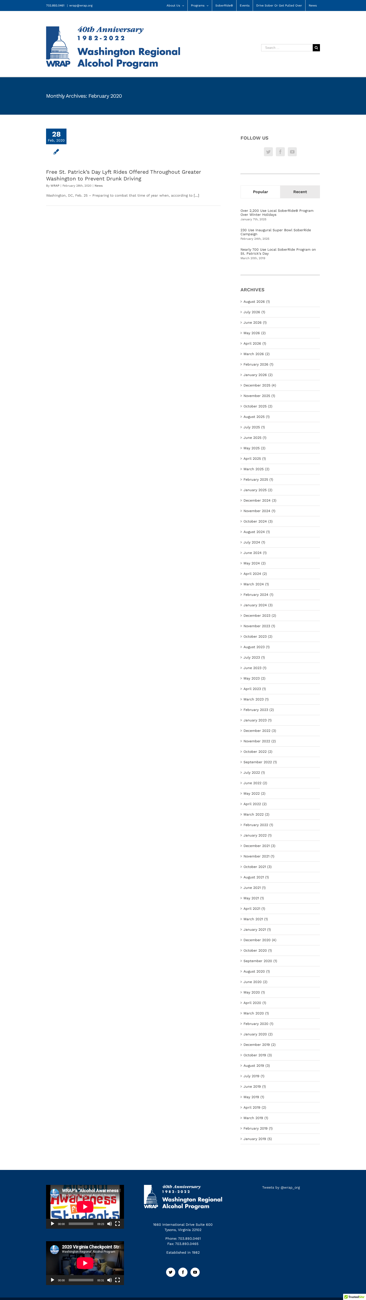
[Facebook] (280, 151)
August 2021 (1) (256, 877)
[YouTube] (292, 151)
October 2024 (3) (258, 521)
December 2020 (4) (260, 940)
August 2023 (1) (257, 647)
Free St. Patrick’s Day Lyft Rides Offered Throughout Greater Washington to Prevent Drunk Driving (123, 175)
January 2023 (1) (258, 720)
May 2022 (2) (254, 793)
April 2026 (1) (255, 343)
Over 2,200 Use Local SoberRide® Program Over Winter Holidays (277, 213)
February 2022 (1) (258, 825)
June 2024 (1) (255, 553)
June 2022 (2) (255, 783)
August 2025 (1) (257, 417)
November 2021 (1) (259, 856)
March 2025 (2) (256, 469)
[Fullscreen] (117, 1223)
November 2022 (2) (260, 741)
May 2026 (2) (255, 333)
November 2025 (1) (259, 396)
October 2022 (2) (258, 752)
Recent (300, 191)
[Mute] (109, 1223)
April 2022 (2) (255, 804)
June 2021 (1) (255, 888)
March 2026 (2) (257, 354)
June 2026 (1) (255, 322)
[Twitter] (268, 151)
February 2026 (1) (258, 364)
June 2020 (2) (255, 982)
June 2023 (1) (255, 668)
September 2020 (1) (260, 961)
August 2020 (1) (257, 971)
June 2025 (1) (255, 438)
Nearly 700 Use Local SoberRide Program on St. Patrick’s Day (278, 251)
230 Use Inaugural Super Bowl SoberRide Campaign (276, 232)
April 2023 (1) (255, 689)
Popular (260, 191)
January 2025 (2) (258, 490)
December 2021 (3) (259, 846)
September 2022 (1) (260, 762)
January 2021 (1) (257, 929)
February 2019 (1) (258, 1128)
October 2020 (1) (258, 950)
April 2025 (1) (255, 458)
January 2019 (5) (258, 1139)
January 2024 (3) (258, 605)
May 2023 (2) (254, 678)
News (99, 185)
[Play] (52, 1223)
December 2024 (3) (260, 500)
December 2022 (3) (260, 731)
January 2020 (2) (258, 1034)
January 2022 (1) (258, 835)
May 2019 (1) (254, 1097)
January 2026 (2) (258, 375)
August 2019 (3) (257, 1066)
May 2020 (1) (254, 992)
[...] (196, 195)
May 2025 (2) (254, 448)
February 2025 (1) (258, 479)
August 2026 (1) (257, 302)
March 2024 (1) (256, 584)
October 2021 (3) (258, 867)
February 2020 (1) (258, 1024)
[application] (85, 1207)
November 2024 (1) (259, 511)
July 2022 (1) (254, 772)
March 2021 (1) (256, 919)
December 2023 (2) (260, 615)
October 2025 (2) (258, 406)
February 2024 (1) (258, 595)
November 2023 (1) (259, 626)
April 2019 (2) (255, 1107)
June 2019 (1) (255, 1086)
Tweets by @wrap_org (281, 1187)
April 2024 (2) (255, 574)
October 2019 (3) (258, 1055)
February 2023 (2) (259, 710)
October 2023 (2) (258, 636)
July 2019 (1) (254, 1076)
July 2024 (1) (254, 542)
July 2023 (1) (254, 657)
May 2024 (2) (255, 563)
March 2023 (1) (256, 699)
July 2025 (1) (254, 427)
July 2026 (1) (254, 312)
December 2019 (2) (260, 1045)
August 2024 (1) (257, 532)
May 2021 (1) (254, 898)
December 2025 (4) (260, 385)
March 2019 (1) (256, 1118)
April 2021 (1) (254, 909)
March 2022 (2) (256, 814)
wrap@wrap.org (80, 5)
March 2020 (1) (256, 1013)
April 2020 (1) (255, 1003)
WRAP (55, 185)
